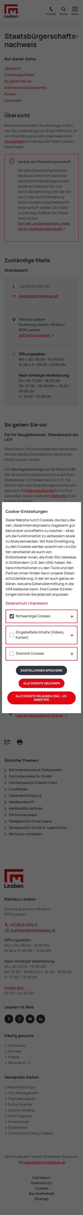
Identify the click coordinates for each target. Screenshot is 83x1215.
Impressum (39, 603)
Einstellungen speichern (41, 670)
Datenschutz (16, 603)
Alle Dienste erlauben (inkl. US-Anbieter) (41, 698)
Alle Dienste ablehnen (41, 683)
